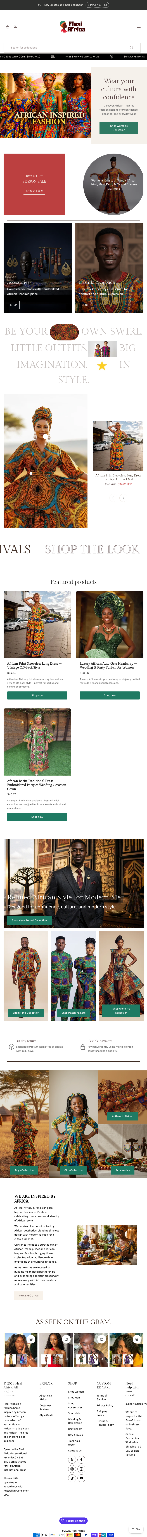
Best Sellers (75, 1429)
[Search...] (131, 47)
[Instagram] (81, 1469)
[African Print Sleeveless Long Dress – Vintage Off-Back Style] (118, 446)
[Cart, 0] (7, 27)
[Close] (84, 1486)
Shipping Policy (102, 1413)
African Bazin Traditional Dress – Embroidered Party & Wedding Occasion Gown (36, 785)
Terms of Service (102, 1397)
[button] (139, 26)
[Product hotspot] (45, 436)
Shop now (37, 695)
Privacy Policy (105, 1405)
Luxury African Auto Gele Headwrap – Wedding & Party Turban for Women (108, 666)
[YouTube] (81, 1478)
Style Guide (46, 1415)
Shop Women (76, 1391)
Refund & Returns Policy (105, 1423)
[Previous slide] (113, 498)
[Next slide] (123, 498)
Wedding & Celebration (75, 1421)
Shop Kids (74, 1413)
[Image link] (38, 268)
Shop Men (74, 1397)
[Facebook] (81, 1460)
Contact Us (75, 1450)
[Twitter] (72, 1460)
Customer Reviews (45, 1407)
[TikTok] (72, 1478)
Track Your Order (74, 1442)
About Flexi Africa (46, 1397)
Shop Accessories (75, 1405)
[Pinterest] (72, 1469)
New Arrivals (75, 1435)
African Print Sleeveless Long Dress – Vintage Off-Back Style (34, 666)
